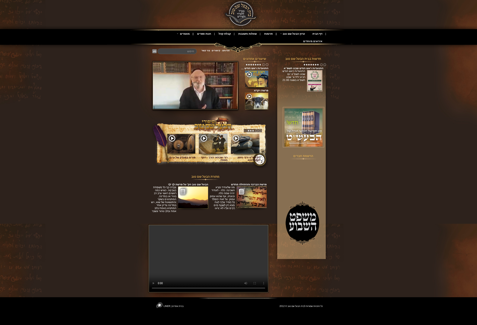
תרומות (268, 33)
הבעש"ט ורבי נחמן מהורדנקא (249, 158)
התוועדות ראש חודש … (254, 68)
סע (154, 51)
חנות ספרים (204, 33)
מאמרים (184, 33)
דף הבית (317, 33)
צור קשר (205, 50)
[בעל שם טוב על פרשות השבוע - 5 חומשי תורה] (304, 127)
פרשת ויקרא (261, 90)
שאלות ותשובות (247, 33)
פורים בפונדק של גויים (182, 157)
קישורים (216, 50)
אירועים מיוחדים (312, 41)
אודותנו (226, 50)
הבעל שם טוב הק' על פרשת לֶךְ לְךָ (188, 184)
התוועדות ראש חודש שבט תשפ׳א (303, 68)
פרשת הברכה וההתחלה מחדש (249, 184)
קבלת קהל (225, 33)
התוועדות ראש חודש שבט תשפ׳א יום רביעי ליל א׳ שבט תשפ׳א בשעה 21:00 (293, 77)
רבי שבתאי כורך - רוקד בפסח (214, 158)
